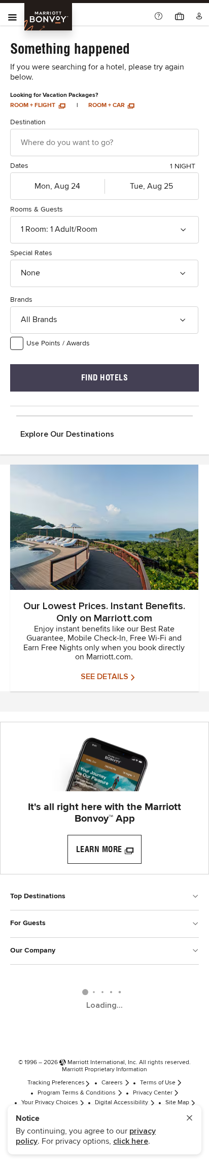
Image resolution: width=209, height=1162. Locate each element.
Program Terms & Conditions (77, 1093)
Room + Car (107, 105)
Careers (112, 1083)
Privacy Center (152, 1093)
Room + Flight (33, 105)
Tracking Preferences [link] (56, 1083)
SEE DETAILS (104, 677)
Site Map (177, 1103)
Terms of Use (158, 1083)
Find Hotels (104, 377)
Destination (28, 122)
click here (130, 1141)
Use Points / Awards (58, 343)
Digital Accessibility (121, 1103)
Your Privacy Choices (49, 1103)
